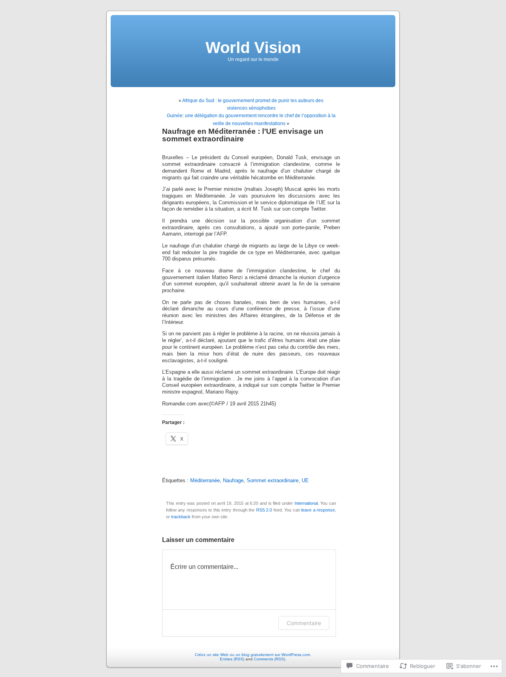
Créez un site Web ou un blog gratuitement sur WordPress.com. (253, 654)
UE (305, 480)
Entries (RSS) (232, 659)
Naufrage (233, 480)
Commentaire (304, 623)
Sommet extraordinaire (272, 480)
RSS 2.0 (264, 510)
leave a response (318, 510)
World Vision (253, 47)
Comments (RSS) (269, 659)
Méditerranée (205, 480)
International (306, 503)
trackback (181, 516)
